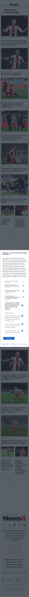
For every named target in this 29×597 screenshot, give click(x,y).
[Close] (25, 253)
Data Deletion (5, 344)
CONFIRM (9, 338)
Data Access (14, 344)
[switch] (23, 285)
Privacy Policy (23, 344)
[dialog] (14, 298)
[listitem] (14, 282)
